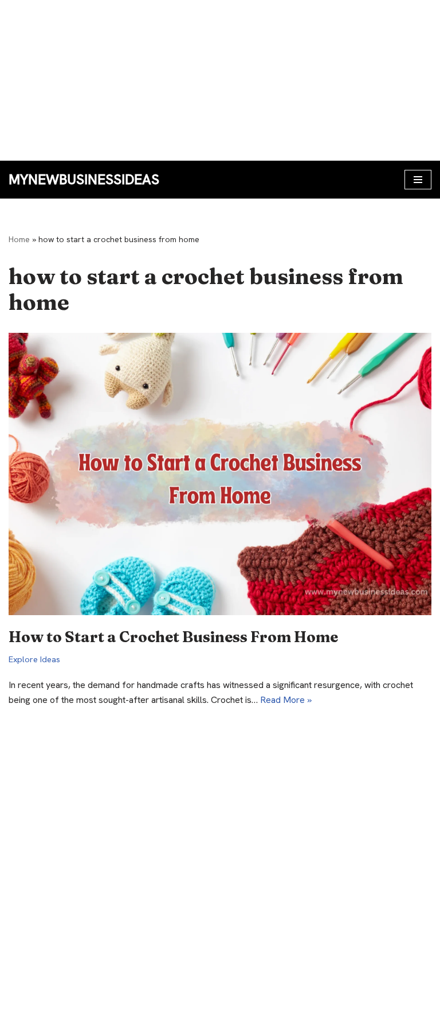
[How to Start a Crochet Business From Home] (220, 474)
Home (19, 239)
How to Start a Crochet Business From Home (173, 637)
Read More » (286, 700)
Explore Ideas (34, 659)
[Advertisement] (220, 80)
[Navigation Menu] (417, 179)
